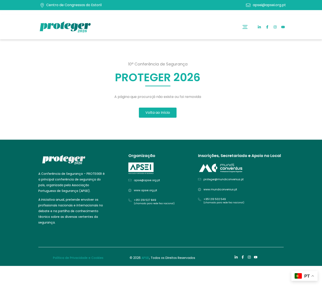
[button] (245, 27)
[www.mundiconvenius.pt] (199, 189)
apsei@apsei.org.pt (269, 4)
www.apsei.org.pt (145, 190)
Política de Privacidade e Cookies (78, 258)
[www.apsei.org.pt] (129, 190)
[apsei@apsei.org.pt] (129, 180)
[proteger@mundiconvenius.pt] (199, 179)
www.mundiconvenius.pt (220, 189)
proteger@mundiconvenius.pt (223, 179)
